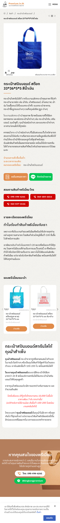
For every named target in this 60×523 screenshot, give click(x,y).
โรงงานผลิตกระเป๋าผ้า (13, 116)
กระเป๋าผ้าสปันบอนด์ (24, 13)
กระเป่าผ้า (16, 132)
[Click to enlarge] (9, 71)
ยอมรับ (49, 518)
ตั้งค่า (38, 512)
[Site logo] (13, 4)
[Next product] (54, 16)
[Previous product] (49, 16)
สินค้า (11, 13)
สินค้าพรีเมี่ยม (19, 245)
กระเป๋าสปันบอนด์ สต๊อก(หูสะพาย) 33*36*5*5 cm (13, 316)
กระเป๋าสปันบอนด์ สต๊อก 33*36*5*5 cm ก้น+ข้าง (43, 315)
